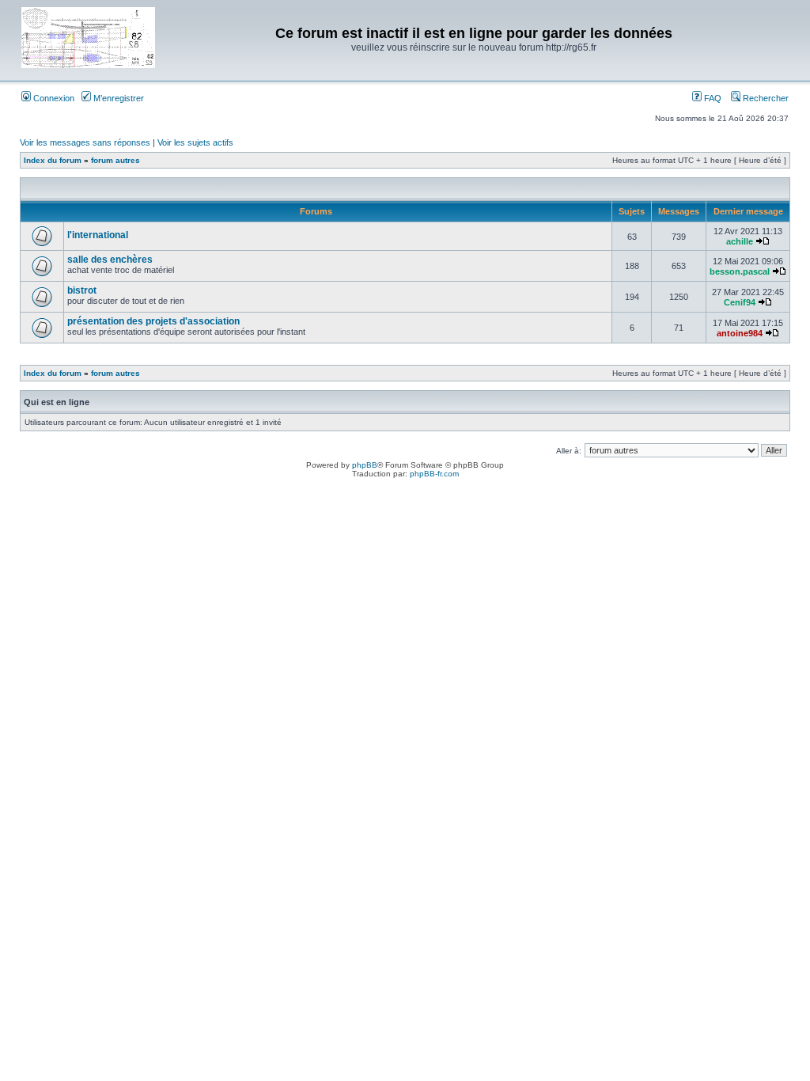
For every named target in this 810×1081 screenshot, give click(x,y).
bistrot (82, 290)
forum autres (115, 160)
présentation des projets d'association (153, 321)
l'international (97, 235)
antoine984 (740, 333)
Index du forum (52, 160)
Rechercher (764, 98)
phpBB (364, 465)
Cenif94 (739, 302)
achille (739, 241)
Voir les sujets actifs (195, 142)
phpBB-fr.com (434, 473)
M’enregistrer (117, 98)
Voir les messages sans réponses (85, 142)
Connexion (52, 98)
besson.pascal (740, 271)
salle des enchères (110, 259)
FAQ (711, 98)
